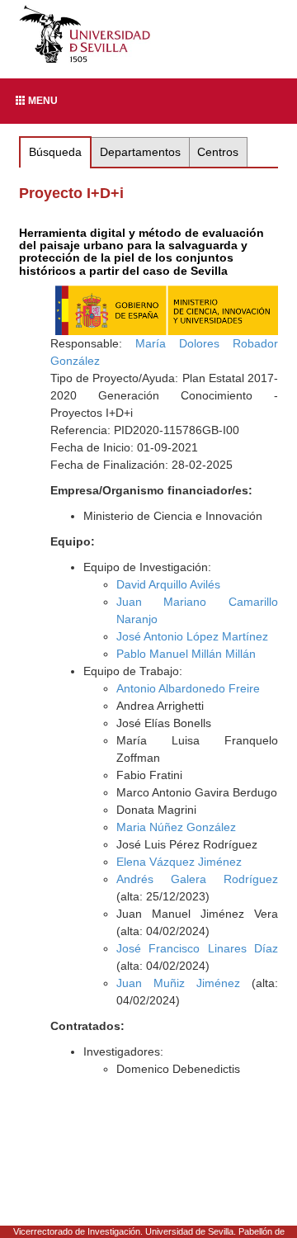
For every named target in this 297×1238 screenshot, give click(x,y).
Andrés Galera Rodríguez (197, 879)
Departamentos (140, 151)
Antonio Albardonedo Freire (188, 688)
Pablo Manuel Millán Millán (186, 653)
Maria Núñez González (176, 827)
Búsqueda (55, 151)
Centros (217, 151)
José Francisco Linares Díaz (197, 948)
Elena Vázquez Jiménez (179, 861)
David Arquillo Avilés (168, 584)
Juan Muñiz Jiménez (178, 983)
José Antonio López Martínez (192, 636)
